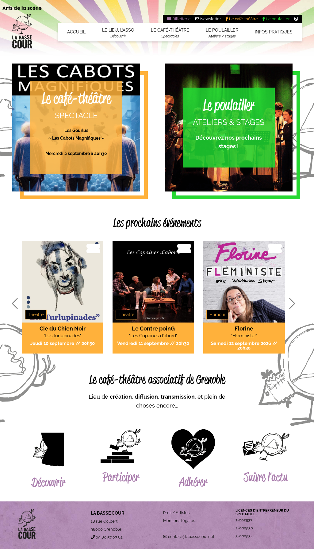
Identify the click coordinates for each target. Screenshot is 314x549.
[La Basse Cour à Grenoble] (22, 33)
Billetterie (181, 19)
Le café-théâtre (243, 19)
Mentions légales (179, 520)
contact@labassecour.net (190, 536)
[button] (14, 303)
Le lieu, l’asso (118, 33)
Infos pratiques (274, 31)
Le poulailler (277, 19)
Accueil (76, 31)
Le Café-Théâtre (170, 33)
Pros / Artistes (176, 512)
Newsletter (210, 19)
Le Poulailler (222, 33)
